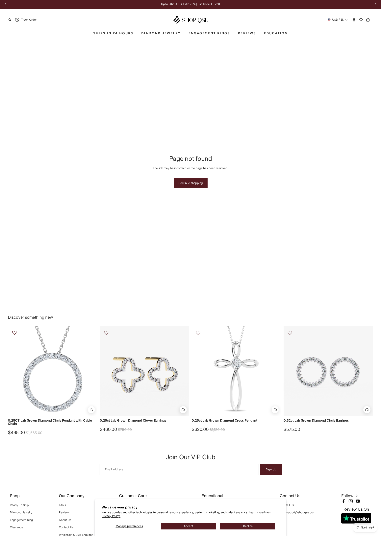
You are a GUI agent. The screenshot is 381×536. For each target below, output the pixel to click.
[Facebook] (343, 501)
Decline (248, 526)
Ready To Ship (19, 505)
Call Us (289, 505)
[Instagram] (350, 501)
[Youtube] (358, 501)
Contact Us (66, 527)
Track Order (28, 19)
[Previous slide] (14, 371)
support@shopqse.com (300, 512)
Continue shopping (190, 183)
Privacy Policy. (111, 516)
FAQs (62, 505)
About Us (65, 520)
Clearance (16, 527)
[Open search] (10, 20)
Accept (188, 526)
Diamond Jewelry (21, 512)
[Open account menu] (354, 20)
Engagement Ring (21, 520)
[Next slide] (91, 371)
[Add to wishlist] (14, 333)
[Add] (91, 409)
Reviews (64, 512)
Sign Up (271, 469)
